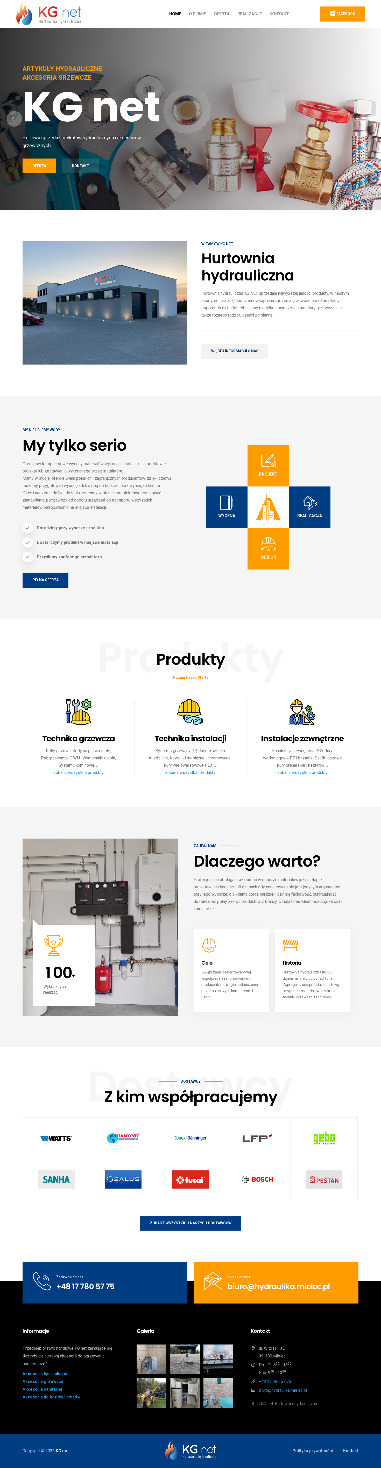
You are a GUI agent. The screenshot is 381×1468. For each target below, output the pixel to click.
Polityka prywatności (312, 1450)
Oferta (222, 13)
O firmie (197, 13)
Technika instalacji (190, 738)
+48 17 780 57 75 (85, 1286)
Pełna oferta (45, 580)
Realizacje (249, 13)
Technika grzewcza (78, 738)
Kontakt (279, 13)
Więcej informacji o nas (234, 351)
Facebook (345, 14)
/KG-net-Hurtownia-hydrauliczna (287, 1403)
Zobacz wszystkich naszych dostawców (190, 1223)
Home (175, 13)
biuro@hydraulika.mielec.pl (278, 1286)
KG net (62, 1450)
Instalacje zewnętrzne (302, 738)
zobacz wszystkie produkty (78, 772)
